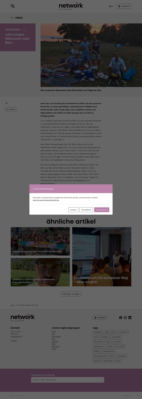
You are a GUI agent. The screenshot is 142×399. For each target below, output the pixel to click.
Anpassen (73, 210)
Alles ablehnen (86, 210)
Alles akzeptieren (101, 210)
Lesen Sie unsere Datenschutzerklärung (46, 200)
